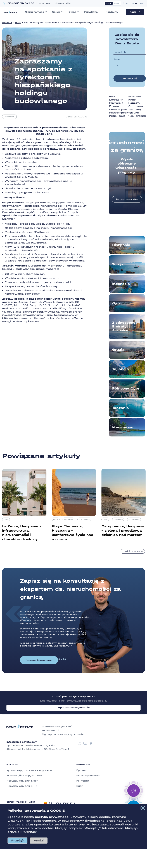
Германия (116, 102)
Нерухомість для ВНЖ (21, 786)
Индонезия (117, 115)
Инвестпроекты (120, 112)
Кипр (132, 99)
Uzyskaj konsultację (39, 660)
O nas (72, 12)
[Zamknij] (143, 808)
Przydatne (91, 12)
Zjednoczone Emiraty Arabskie (123, 326)
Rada (133, 12)
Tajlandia (120, 369)
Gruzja (118, 350)
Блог (112, 96)
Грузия (114, 106)
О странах (135, 106)
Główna (7, 22)
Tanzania (120, 408)
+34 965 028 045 (59, 803)
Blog (18, 22)
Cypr (116, 303)
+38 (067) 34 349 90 (20, 3)
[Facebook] (91, 743)
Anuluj (39, 840)
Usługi (56, 12)
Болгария (116, 99)
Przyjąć (17, 840)
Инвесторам (118, 109)
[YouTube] (85, 743)
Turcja (118, 264)
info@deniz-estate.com (21, 742)
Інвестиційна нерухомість (24, 775)
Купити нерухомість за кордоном (29, 770)
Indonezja (121, 284)
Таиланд (134, 109)
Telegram (58, 3)
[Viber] (133, 790)
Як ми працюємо (87, 775)
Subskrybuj (130, 78)
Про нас (81, 770)
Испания (134, 96)
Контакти (82, 780)
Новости (9, 117)
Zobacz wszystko (127, 199)
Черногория (137, 115)
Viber (69, 3)
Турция (133, 112)
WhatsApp (45, 3)
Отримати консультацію (73, 707)
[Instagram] (79, 743)
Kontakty (112, 12)
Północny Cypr (126, 388)
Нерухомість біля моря (22, 780)
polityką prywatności (52, 817)
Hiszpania (121, 245)
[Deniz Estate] (10, 12)
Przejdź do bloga (131, 551)
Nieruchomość (34, 12)
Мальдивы (122, 427)
